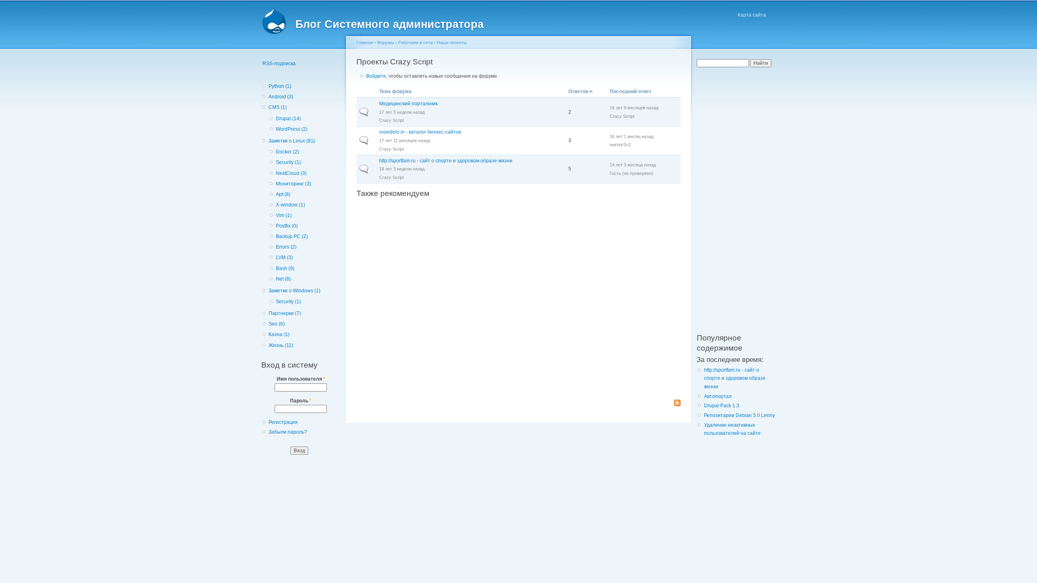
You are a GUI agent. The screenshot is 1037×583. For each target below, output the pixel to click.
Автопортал (718, 396)
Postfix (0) (287, 226)
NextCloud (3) (291, 173)
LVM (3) (284, 257)
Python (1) (280, 86)
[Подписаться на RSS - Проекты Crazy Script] (677, 403)
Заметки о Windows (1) (294, 291)
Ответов (578, 91)
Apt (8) (283, 194)
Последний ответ (630, 91)
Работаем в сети (415, 42)
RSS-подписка (279, 63)
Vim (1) (284, 215)
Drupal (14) (288, 118)
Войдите (376, 76)
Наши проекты (452, 42)
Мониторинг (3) (293, 184)
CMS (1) (278, 107)
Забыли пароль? (288, 432)
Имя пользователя (301, 379)
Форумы (385, 42)
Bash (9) (285, 268)
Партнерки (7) (285, 313)
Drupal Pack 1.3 (721, 406)
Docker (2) (287, 152)
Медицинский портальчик (408, 103)
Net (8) (283, 279)
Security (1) (288, 162)
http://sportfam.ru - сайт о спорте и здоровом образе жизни (445, 161)
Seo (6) (277, 324)
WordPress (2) (291, 129)
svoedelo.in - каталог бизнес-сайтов (420, 132)
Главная (364, 42)
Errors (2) (286, 247)
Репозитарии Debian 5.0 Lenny (739, 415)
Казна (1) (279, 334)
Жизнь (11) (281, 345)
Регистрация (283, 422)
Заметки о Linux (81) (292, 141)
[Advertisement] (518, 298)
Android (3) (281, 97)
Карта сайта (752, 15)
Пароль (301, 401)
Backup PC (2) (292, 236)
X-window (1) (290, 205)
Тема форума (395, 91)
